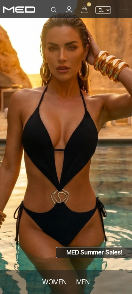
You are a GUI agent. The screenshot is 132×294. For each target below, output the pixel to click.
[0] (84, 9)
